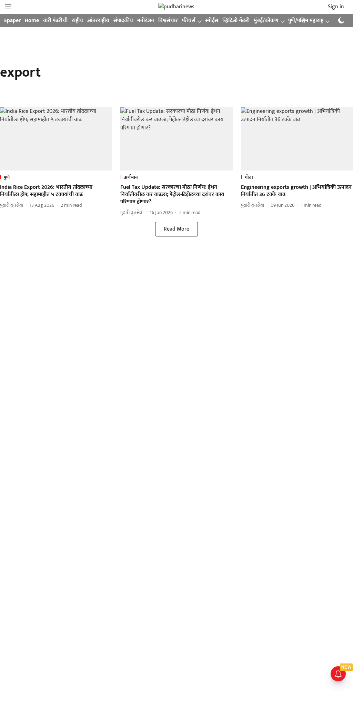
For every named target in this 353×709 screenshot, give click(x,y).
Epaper (12, 20)
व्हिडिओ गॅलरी (236, 20)
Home (32, 20)
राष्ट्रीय (77, 20)
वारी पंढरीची (55, 20)
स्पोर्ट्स (211, 20)
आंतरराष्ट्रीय (98, 20)
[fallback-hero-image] (56, 139)
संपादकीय (123, 20)
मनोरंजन (145, 20)
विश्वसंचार (168, 20)
